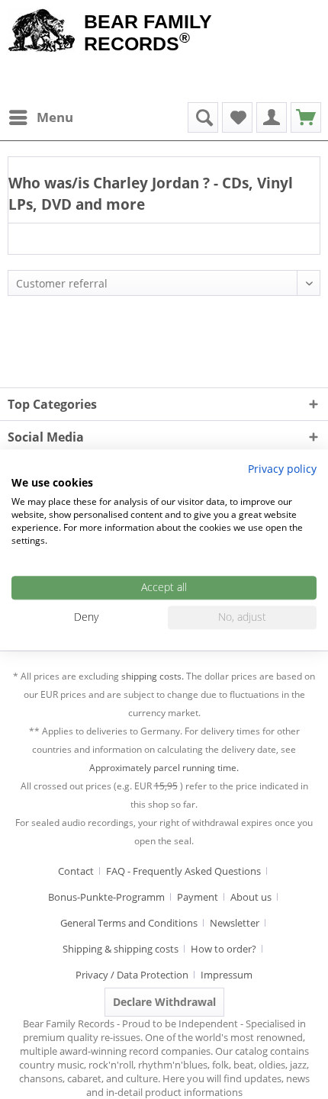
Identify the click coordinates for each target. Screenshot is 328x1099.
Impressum (226, 975)
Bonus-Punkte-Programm (106, 897)
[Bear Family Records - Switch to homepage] (42, 32)
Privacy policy (282, 468)
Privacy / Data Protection (132, 975)
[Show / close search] (203, 117)
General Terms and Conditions (129, 923)
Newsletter (234, 923)
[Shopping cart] (306, 117)
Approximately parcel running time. (164, 767)
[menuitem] (40, 117)
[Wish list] (237, 117)
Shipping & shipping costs (120, 949)
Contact (76, 871)
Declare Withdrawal (164, 1002)
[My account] (271, 117)
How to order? (223, 949)
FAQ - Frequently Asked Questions (183, 871)
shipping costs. (152, 676)
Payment (197, 897)
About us (251, 897)
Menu (55, 117)
